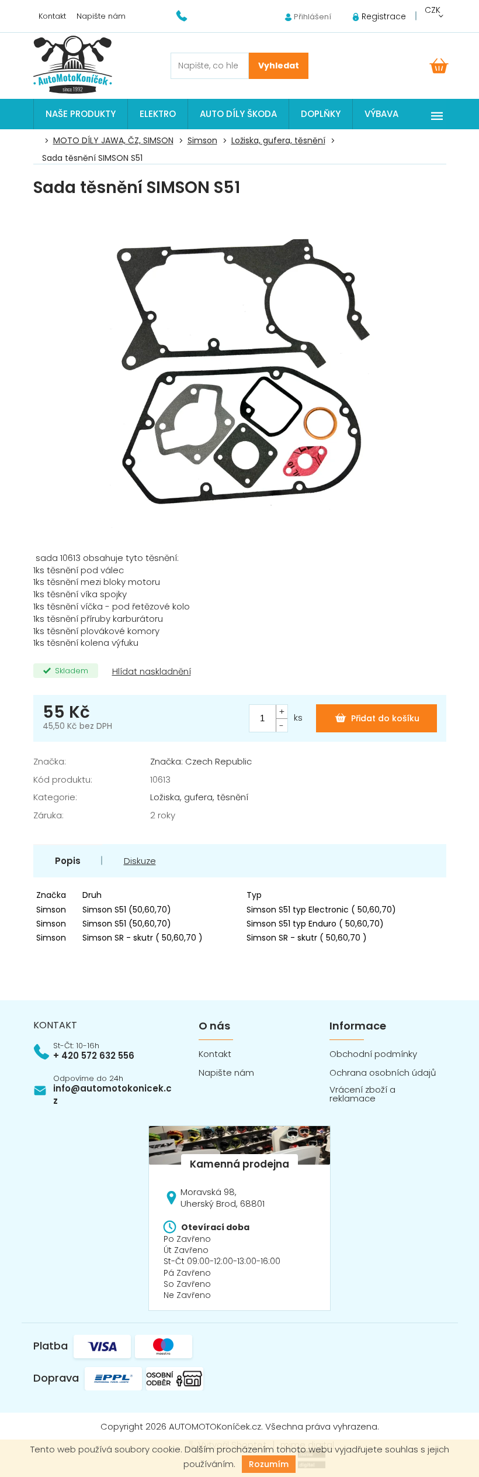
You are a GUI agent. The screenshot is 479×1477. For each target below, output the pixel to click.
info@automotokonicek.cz (112, 1094)
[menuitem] (80, 114)
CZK (432, 10)
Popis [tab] (68, 861)
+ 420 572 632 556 (93, 1055)
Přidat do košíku (385, 718)
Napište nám (101, 16)
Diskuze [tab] (140, 861)
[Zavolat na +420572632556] (189, 15)
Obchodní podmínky (373, 1053)
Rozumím (269, 1464)
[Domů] (39, 141)
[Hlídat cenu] (150, 671)
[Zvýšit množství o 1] (281, 711)
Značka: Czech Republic (201, 761)
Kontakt (52, 16)
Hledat (278, 66)
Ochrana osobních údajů (382, 1072)
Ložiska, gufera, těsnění (199, 797)
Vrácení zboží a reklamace (362, 1094)
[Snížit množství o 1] (281, 725)
